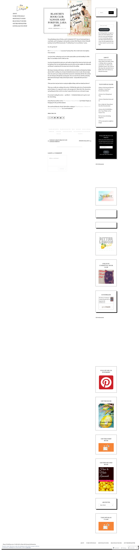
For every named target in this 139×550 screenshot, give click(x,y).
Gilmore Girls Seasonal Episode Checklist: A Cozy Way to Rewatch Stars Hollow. (106, 89)
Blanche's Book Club (65, 129)
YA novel (80, 133)
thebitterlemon (56, 28)
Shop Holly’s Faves (19, 19)
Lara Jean (58, 131)
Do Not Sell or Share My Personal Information (25, 544)
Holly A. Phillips (86, 129)
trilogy (59, 133)
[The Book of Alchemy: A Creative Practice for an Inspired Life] (111, 301)
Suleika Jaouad (102, 302)
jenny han (51, 131)
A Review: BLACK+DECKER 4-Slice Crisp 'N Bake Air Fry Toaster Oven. (105, 111)
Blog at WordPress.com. (8, 544)
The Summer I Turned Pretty (71, 101)
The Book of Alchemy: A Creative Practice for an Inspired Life (104, 299)
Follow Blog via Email (106, 137)
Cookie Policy (28, 547)
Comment (62, 168)
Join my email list (104, 29)
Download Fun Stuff (20, 26)
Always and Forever (55, 51)
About (15, 14)
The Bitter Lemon (67, 131)
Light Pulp (50, 28)
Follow (106, 152)
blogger (78, 129)
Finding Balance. (84, 141)
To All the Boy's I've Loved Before (82, 131)
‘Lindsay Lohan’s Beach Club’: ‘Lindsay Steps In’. (58, 141)
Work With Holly (19, 16)
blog (73, 129)
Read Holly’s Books (19, 21)
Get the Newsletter (19, 24)
